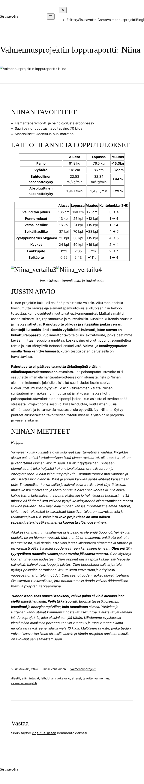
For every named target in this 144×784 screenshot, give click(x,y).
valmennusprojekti (24, 683)
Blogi (140, 20)
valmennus (101, 678)
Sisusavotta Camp (92, 20)
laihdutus (47, 678)
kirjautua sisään (44, 733)
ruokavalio (62, 678)
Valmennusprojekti (121, 20)
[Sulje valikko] (63, 10)
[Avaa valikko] (51, 16)
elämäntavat (30, 678)
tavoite (88, 678)
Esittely (72, 20)
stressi (76, 678)
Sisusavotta (9, 16)
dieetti (15, 678)
